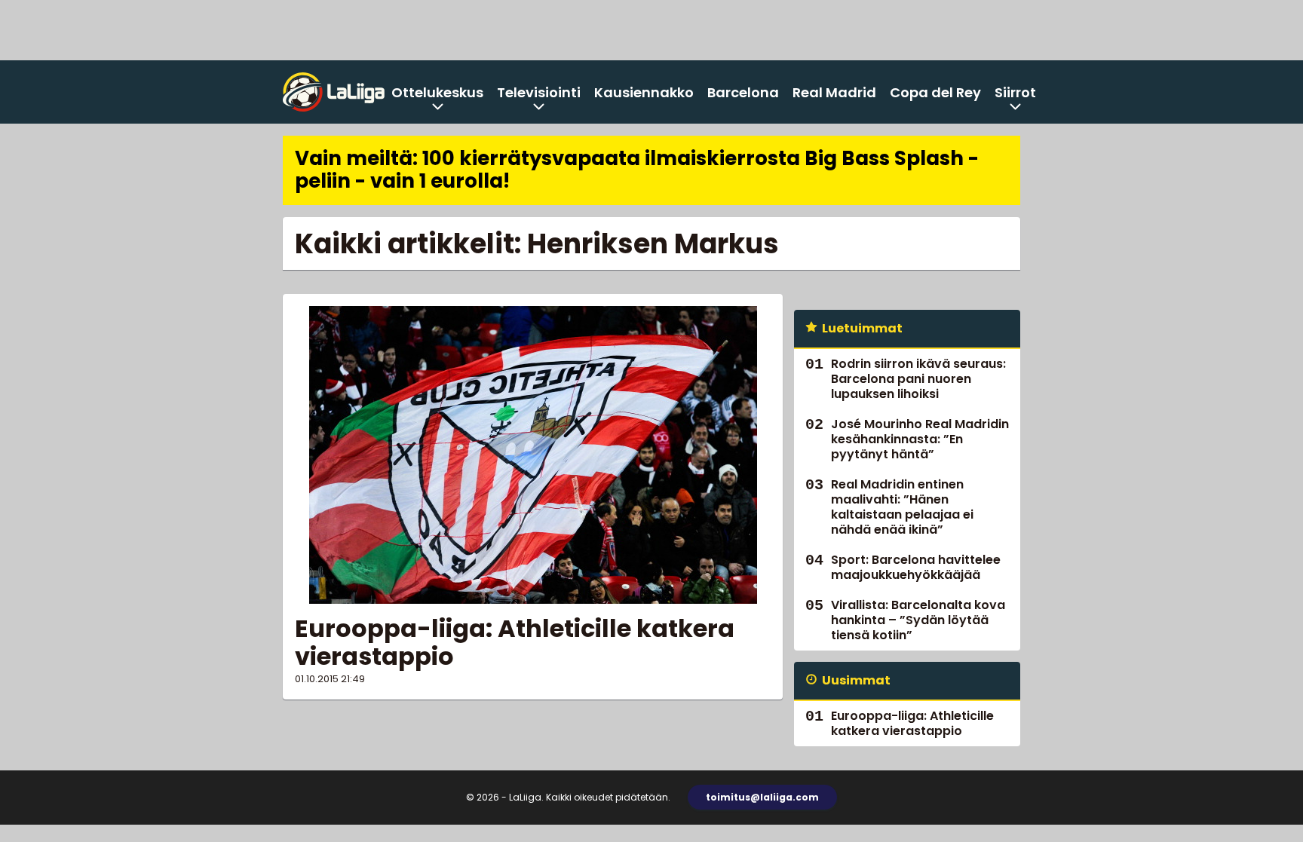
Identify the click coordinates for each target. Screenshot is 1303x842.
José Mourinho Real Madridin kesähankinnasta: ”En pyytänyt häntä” (920, 439)
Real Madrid (834, 92)
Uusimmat (856, 680)
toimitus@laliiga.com (762, 797)
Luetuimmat (862, 328)
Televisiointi (539, 92)
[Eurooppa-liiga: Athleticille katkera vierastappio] (533, 455)
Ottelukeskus (437, 92)
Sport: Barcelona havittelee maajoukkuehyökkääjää (916, 567)
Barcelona (743, 92)
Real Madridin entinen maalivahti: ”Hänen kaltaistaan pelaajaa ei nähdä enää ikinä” (902, 507)
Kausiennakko (644, 92)
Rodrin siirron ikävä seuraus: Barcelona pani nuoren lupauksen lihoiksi (918, 379)
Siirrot (1015, 92)
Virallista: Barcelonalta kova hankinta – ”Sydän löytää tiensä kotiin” (918, 620)
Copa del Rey (935, 92)
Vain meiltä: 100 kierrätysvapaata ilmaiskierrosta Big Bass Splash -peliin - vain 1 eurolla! (637, 169)
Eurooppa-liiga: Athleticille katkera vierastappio (514, 642)
